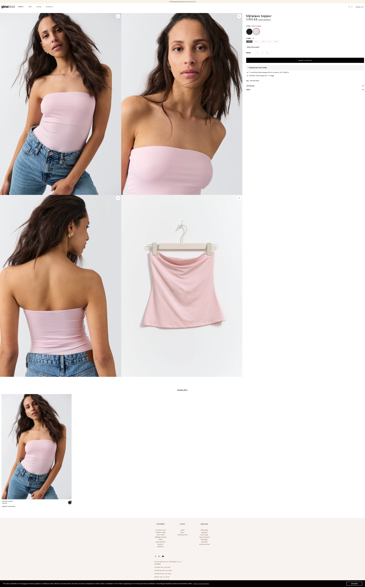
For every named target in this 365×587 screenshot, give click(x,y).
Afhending (204, 530)
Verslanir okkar (160, 532)
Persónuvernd (204, 544)
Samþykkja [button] (354, 583)
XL (276, 41)
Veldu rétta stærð (253, 47)
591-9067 (169, 570)
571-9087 (166, 577)
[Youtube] (163, 556)
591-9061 (168, 574)
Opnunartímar (161, 542)
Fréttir (160, 539)
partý (182, 530)
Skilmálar (204, 542)
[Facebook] (155, 556)
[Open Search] (349, 6)
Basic (182, 532)
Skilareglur (204, 539)
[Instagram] (159, 556)
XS (249, 41)
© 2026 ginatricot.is (161, 562)
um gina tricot (160, 530)
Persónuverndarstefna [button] (201, 584)
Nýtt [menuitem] (30, 7)
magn (248, 53)
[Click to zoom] (118, 16)
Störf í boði (161, 535)
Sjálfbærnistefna (160, 537)
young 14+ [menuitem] (49, 7)
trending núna (182, 535)
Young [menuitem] (38, 7)
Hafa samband (204, 537)
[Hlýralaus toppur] (36, 446)
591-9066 (167, 567)
